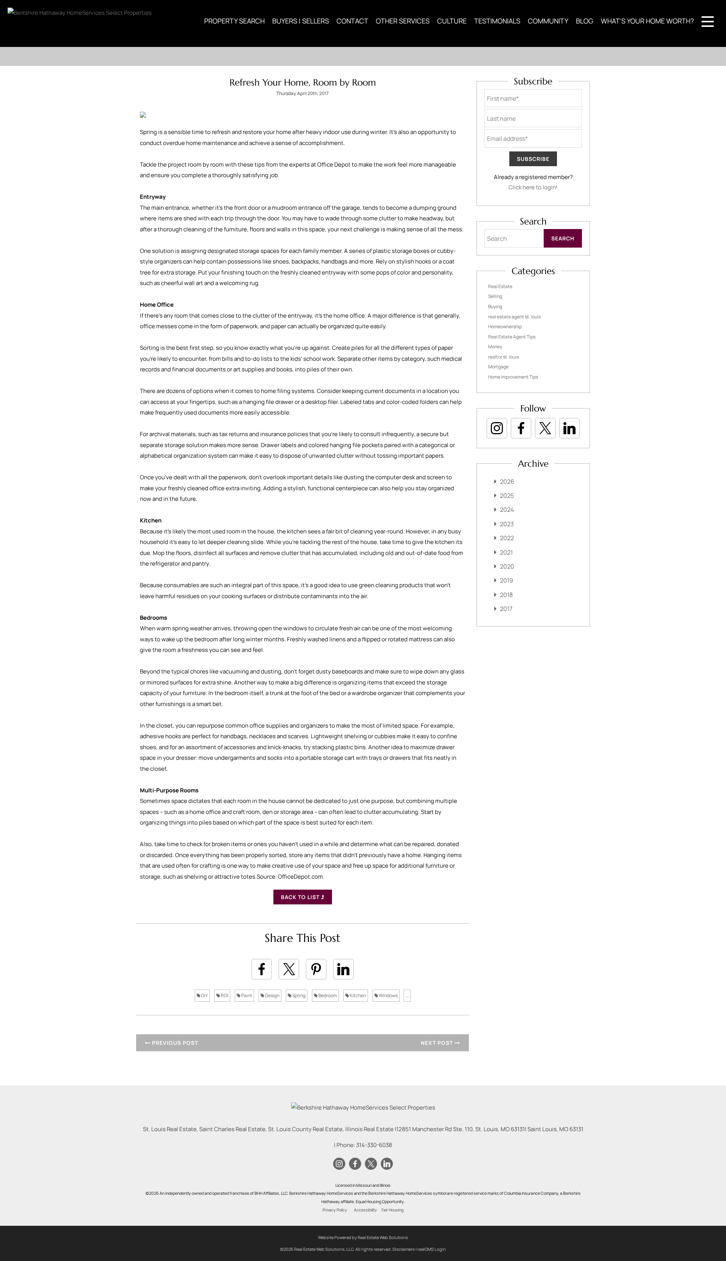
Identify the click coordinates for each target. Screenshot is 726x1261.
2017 (506, 609)
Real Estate (500, 286)
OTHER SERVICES (403, 20)
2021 (506, 552)
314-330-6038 (374, 1145)
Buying (495, 306)
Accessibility (365, 1210)
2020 (507, 566)
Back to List (301, 897)
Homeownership (505, 326)
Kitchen (357, 995)
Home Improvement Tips (513, 377)
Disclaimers (403, 1249)
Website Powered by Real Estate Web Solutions (363, 1237)
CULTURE (452, 20)
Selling (495, 296)
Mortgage (498, 366)
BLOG (584, 20)
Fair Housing (392, 1210)
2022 (507, 538)
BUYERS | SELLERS (300, 20)
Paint (246, 995)
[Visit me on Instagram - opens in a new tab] (497, 428)
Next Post (438, 1042)
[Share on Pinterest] (316, 969)
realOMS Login (431, 1249)
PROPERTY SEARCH (234, 20)
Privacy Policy (335, 1210)
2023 (507, 524)
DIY (204, 995)
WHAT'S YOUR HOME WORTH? (647, 20)
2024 (507, 509)
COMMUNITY (548, 20)
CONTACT (352, 20)
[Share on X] (289, 969)
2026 (507, 481)
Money (495, 346)
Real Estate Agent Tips (511, 337)
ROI (224, 995)
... (407, 995)
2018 (506, 595)
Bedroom (327, 995)
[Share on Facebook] (261, 969)
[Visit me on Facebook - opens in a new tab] (521, 428)
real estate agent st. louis (514, 316)
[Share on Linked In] (343, 969)
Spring (299, 995)
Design (271, 995)
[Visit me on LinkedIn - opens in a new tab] (569, 428)
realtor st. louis (503, 357)
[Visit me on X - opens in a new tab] (545, 428)
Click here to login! (533, 187)
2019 (506, 580)
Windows (388, 995)
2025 (507, 495)
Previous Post (174, 1042)
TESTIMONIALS (497, 20)
